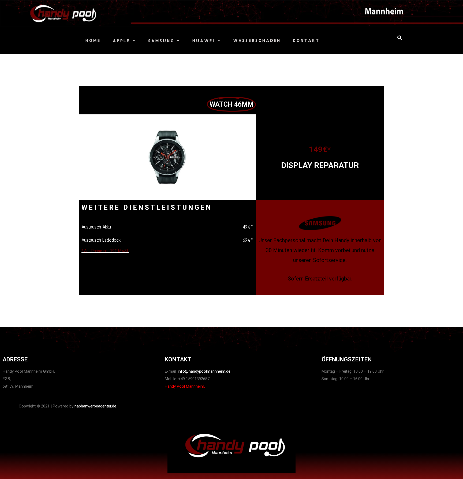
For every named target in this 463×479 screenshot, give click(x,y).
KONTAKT (306, 40)
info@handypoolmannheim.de (203, 371)
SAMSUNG (161, 40)
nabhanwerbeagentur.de (95, 406)
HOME (93, 40)
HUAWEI (203, 40)
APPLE (121, 40)
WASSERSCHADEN (257, 40)
